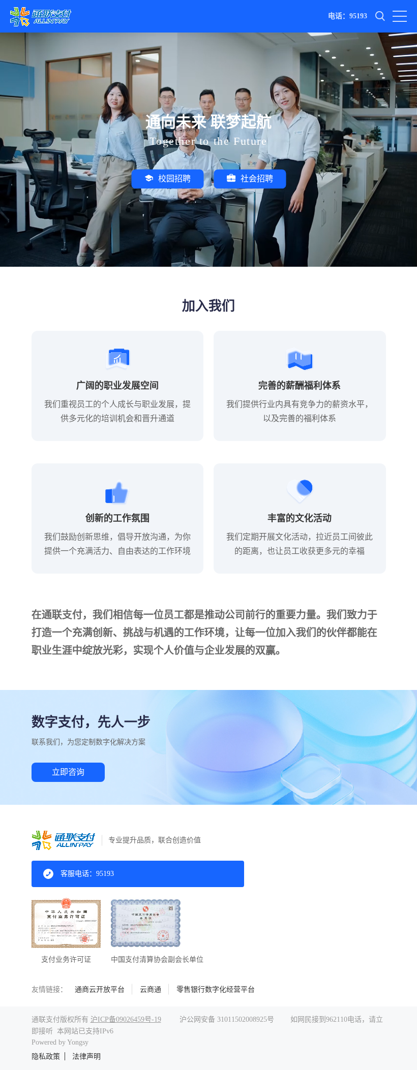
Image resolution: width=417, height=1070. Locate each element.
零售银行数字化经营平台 (215, 989)
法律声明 (86, 1056)
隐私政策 (46, 1056)
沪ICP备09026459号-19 (126, 1019)
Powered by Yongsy (60, 1042)
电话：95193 (347, 16)
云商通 (150, 989)
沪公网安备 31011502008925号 (227, 1019)
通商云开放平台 (100, 989)
